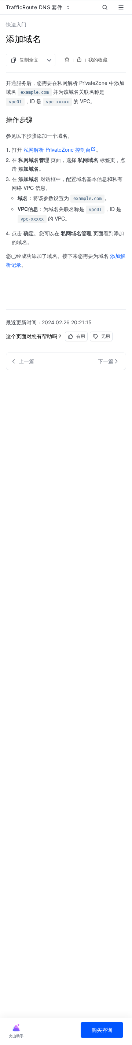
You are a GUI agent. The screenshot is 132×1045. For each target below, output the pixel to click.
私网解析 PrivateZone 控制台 (57, 149)
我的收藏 (97, 60)
